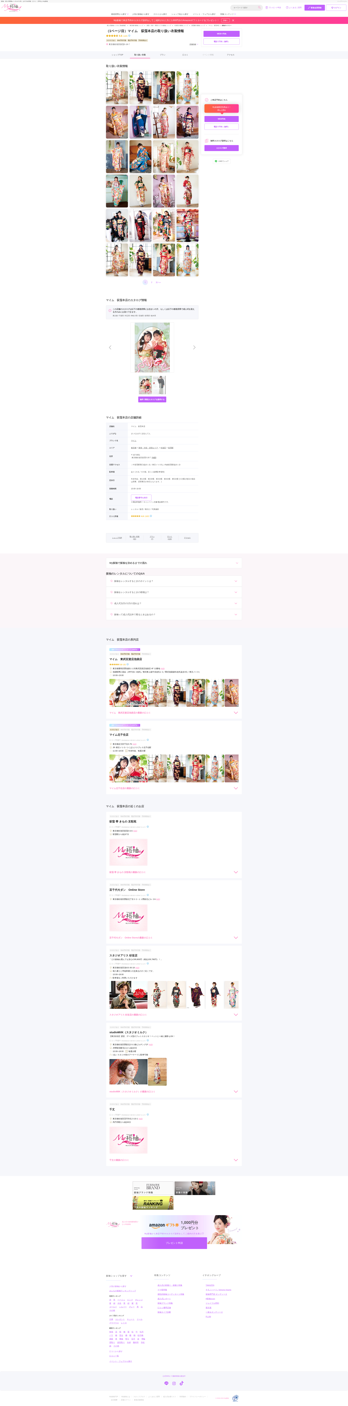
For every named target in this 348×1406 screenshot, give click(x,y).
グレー (132, 1307)
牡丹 (142, 1332)
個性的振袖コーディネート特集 (171, 1294)
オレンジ (139, 1300)
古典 (111, 1319)
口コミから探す (160, 14)
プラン (163, 55)
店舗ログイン (126, 1400)
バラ (111, 1335)
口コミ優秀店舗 (164, 1308)
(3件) (124, 664)
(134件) (125, 36)
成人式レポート (164, 1299)
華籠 (121, 1339)
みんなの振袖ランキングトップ (122, 1291)
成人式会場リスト (169, 1397)
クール (139, 1319)
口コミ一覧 (114, 1356)
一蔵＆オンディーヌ (214, 1312)
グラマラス (114, 1323)
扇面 (111, 1339)
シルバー (123, 1307)
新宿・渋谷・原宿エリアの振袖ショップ (159, 25)
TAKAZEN (210, 1285)
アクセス (230, 55)
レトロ (124, 1323)
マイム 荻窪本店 (214, 25)
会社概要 (114, 1400)
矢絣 (129, 1342)
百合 (121, 1335)
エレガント (120, 1319)
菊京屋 (208, 1308)
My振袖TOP (113, 1397)
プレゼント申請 (275, 8)
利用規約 (183, 1397)
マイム (133, 441)
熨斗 (127, 1339)
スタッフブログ (139, 1397)
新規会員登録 (316, 8)
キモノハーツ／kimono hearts (218, 1290)
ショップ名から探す (180, 14)
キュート (131, 1319)
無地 (111, 1332)
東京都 (133, 448)
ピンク (130, 1300)
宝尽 (133, 1339)
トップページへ (342, 1)
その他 (112, 1310)
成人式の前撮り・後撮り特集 (170, 1285)
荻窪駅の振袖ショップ (198, 25)
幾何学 (136, 1342)
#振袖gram (210, 1299)
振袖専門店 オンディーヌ (216, 1294)
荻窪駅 (170, 448)
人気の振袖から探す (140, 14)
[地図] (154, 458)
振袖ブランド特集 (165, 1303)
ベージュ (121, 1300)
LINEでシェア (223, 161)
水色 (119, 1303)
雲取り (112, 1342)
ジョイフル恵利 (212, 1303)
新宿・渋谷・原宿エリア (149, 448)
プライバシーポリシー (197, 1397)
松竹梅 (140, 1335)
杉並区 (163, 448)
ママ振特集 (162, 1290)
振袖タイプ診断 (164, 1312)
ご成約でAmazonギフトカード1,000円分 (124, 649)
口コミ (185, 55)
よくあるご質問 (295, 8)
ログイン (337, 8)
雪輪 (143, 1339)
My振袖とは (125, 1397)
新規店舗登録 (139, 1400)
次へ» (158, 282)
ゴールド (113, 1307)
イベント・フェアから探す (204, 14)
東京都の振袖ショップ (136, 25)
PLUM (208, 1317)
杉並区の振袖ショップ (181, 25)
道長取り (121, 1342)
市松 (143, 1342)
